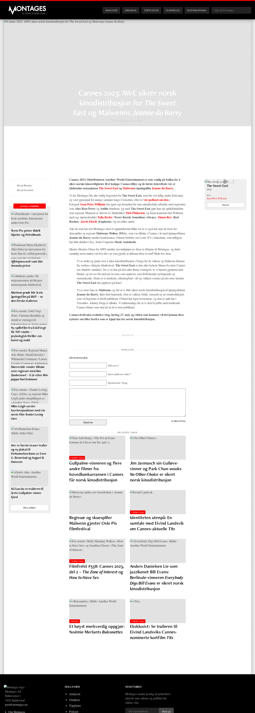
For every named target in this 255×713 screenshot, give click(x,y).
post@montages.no (16, 704)
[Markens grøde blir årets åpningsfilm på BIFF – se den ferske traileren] (29, 282)
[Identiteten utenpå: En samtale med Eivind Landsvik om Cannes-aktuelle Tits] (158, 502)
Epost (119, 374)
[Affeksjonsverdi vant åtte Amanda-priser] (29, 251)
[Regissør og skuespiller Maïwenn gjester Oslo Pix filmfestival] (97, 502)
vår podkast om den (156, 200)
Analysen (111, 10)
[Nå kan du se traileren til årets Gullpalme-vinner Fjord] (29, 478)
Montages (15, 7)
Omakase (131, 10)
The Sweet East (108, 188)
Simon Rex (165, 217)
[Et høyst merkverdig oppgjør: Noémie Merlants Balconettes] (97, 611)
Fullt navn (113, 365)
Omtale (75, 621)
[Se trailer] (214, 181)
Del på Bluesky (24, 185)
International (197, 10)
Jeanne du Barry (162, 188)
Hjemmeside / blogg (117, 382)
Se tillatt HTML (178, 421)
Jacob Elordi (89, 221)
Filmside (225, 205)
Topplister (151, 10)
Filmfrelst (173, 10)
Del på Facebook (25, 190)
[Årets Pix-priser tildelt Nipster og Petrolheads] (29, 220)
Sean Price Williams (92, 204)
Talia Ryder (105, 217)
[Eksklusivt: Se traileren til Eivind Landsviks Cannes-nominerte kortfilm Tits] (158, 611)
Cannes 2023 (77, 457)
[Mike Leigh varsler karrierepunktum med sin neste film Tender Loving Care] (29, 395)
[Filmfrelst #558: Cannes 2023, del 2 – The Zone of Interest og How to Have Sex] (97, 551)
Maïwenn (128, 188)
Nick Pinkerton (135, 213)
